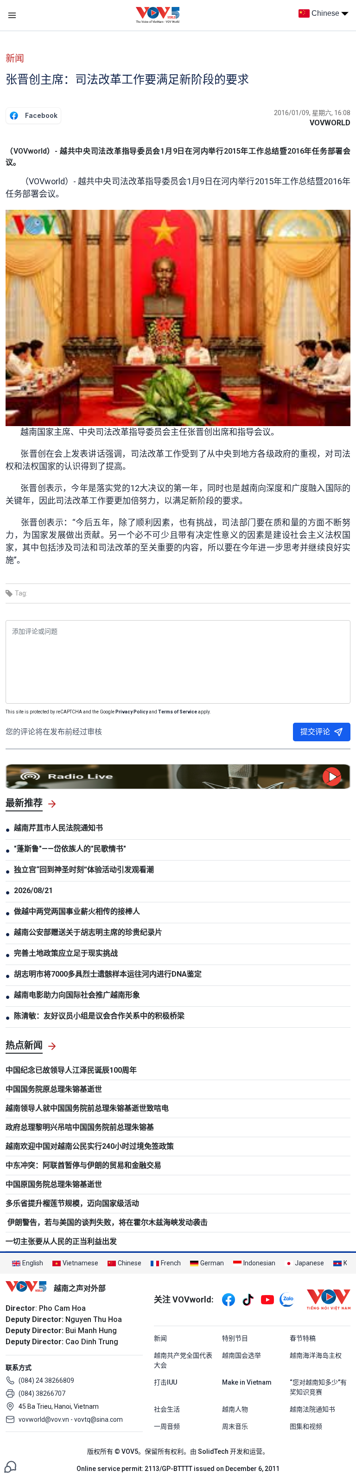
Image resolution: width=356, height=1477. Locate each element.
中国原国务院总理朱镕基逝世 (54, 1184)
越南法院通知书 (312, 1409)
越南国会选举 (241, 1355)
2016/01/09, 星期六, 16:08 (312, 113)
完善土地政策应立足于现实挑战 (66, 953)
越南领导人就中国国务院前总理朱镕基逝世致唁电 (87, 1108)
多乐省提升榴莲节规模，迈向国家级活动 (72, 1203)
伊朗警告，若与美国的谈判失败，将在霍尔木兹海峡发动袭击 (107, 1222)
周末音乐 (235, 1426)
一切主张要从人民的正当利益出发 (61, 1241)
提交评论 (315, 731)
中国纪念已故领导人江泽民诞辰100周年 (71, 1070)
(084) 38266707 (42, 1393)
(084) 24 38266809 (46, 1380)
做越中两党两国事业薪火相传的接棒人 (77, 911)
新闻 (15, 58)
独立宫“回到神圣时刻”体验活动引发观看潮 (84, 869)
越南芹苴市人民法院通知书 (58, 827)
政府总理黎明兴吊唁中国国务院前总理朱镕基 (80, 1127)
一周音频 (167, 1426)
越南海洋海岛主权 (316, 1355)
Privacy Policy (131, 711)
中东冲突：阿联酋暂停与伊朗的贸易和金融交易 (83, 1165)
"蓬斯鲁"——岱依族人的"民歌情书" (70, 848)
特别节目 (235, 1338)
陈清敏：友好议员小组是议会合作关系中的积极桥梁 (99, 1015)
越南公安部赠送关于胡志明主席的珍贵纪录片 (88, 932)
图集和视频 (306, 1426)
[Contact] (10, 1466)
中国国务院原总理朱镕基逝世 (54, 1089)
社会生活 (167, 1409)
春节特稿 (303, 1338)
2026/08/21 (33, 890)
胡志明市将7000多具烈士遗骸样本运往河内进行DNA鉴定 (108, 974)
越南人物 (235, 1409)
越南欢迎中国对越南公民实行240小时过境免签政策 (90, 1146)
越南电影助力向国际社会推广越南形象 (77, 995)
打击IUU (165, 1382)
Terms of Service (177, 711)
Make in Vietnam (247, 1382)
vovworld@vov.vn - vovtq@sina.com (71, 1419)
